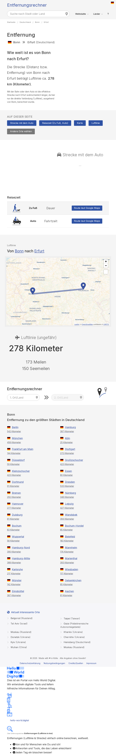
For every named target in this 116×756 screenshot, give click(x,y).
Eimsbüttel (18, 591)
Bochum (17, 525)
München (17, 438)
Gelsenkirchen (73, 580)
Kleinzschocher (21, 471)
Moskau (20, 632)
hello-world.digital (19, 720)
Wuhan (18, 647)
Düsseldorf (18, 460)
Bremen (16, 492)
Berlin (15, 427)
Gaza (74, 625)
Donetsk (20, 637)
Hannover (17, 503)
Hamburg (70, 427)
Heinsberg (77, 642)
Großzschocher (74, 460)
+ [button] (106, 261)
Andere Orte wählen (21, 131)
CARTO (106, 324)
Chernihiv (74, 637)
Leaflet (76, 324)
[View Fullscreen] (106, 272)
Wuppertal (18, 536)
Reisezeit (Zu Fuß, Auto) (55, 123)
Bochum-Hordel (74, 525)
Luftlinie (96, 123)
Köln (67, 438)
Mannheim (71, 547)
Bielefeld (70, 536)
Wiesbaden (71, 569)
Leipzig (69, 503)
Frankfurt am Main (22, 449)
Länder (96, 14)
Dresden (70, 481)
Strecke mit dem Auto (21, 123)
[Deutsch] (112, 3)
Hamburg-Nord (21, 547)
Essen (68, 471)
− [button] (106, 265)
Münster (17, 580)
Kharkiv (73, 632)
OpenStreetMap (87, 324)
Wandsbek (71, 514)
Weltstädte (80, 14)
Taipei (71, 618)
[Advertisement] (84, 66)
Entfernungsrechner (27, 5)
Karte (80, 123)
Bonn (19, 251)
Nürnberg (70, 492)
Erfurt (39, 251)
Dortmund (18, 481)
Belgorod (21, 618)
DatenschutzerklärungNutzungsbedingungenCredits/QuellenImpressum (58, 663)
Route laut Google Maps (87, 208)
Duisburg (17, 514)
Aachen (69, 591)
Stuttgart (70, 449)
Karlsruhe (17, 569)
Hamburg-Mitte (21, 558)
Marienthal (71, 558)
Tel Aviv (18, 623)
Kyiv (18, 642)
